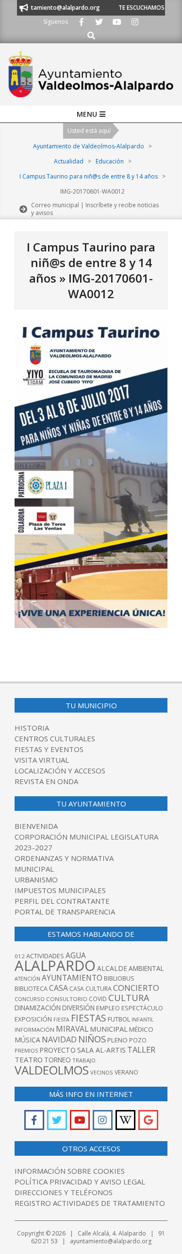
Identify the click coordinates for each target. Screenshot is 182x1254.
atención (27, 978)
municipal (109, 1029)
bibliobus (119, 978)
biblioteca (31, 989)
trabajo (84, 1060)
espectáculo (142, 1008)
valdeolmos (52, 1070)
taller (141, 1049)
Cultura (128, 997)
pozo (138, 1040)
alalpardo (55, 965)
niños (92, 1039)
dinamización (38, 1007)
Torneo (57, 1060)
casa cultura (90, 989)
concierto (136, 987)
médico (141, 1029)
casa (58, 988)
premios (26, 1050)
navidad (59, 1039)
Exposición (33, 1019)
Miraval (72, 1028)
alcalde (112, 968)
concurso (30, 999)
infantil (143, 1019)
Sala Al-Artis (101, 1050)
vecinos (101, 1072)
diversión (78, 1007)
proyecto (57, 1050)
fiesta (61, 1019)
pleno (117, 1040)
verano (126, 1072)
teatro (29, 1059)
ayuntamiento (72, 977)
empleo (108, 1008)
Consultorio (66, 999)
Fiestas (88, 1017)
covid (98, 999)
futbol (119, 1019)
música (27, 1039)
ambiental (146, 968)
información (34, 1029)
